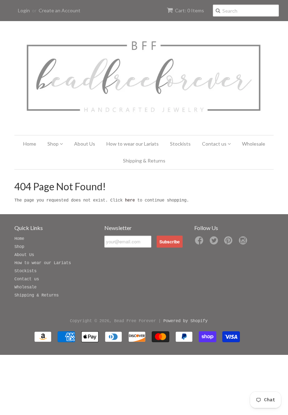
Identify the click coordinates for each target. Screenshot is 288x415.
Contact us (215, 144)
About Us (84, 144)
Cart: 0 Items (189, 10)
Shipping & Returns (144, 161)
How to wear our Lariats (132, 144)
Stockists (180, 144)
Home (29, 144)
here (130, 200)
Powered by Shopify (185, 321)
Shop (53, 144)
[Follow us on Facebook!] (200, 242)
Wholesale (253, 144)
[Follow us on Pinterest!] (229, 242)
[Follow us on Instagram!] (244, 242)
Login (24, 10)
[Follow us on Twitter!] (215, 242)
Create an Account (59, 10)
